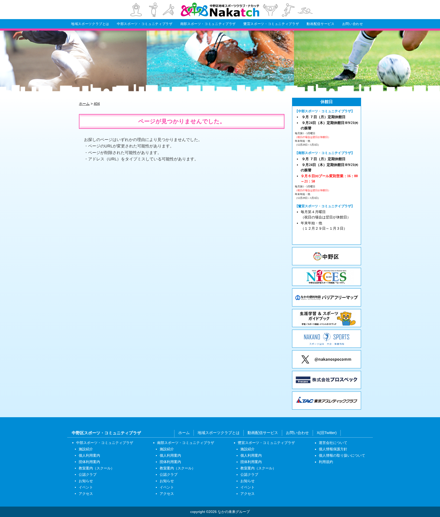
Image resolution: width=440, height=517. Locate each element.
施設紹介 (86, 449)
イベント (86, 487)
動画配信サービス (320, 24)
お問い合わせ (352, 24)
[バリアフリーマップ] (326, 297)
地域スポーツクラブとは (90, 24)
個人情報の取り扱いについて (342, 455)
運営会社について (333, 443)
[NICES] (326, 276)
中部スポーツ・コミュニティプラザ (144, 24)
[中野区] (326, 256)
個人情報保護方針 (333, 449)
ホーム (184, 432)
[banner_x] (326, 359)
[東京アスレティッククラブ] (326, 400)
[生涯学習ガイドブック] (326, 318)
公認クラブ (88, 474)
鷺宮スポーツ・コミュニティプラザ (271, 24)
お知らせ (86, 481)
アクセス (86, 493)
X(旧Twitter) (327, 432)
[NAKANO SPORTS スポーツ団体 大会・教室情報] (326, 338)
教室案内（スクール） (96, 468)
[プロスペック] (326, 379)
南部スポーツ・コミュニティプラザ (208, 24)
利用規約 (326, 462)
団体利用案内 (89, 461)
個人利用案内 (89, 455)
